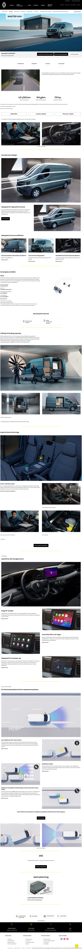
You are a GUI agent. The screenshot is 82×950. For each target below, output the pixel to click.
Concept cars (46, 942)
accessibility (46, 943)
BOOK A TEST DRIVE (77, 11)
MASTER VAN (5, 11)
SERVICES (48, 63)
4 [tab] (42, 146)
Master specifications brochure (49, 322)
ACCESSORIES (61, 63)
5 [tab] (43, 848)
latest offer (13, 114)
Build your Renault (11, 942)
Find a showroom (29, 939)
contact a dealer (41, 114)
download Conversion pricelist (45, 54)
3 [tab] (40, 848)
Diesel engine (29, 11)
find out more (5, 218)
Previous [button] (3, 134)
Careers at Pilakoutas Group (49, 940)
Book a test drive (75, 54)
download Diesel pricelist (61, 54)
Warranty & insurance (30, 942)
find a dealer (34, 916)
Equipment (23, 11)
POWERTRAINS (20, 63)
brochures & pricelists (12, 943)
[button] (41, 458)
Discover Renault (47, 939)
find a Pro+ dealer (68, 114)
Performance (17, 11)
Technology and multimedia (45, 11)
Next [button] (79, 134)
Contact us (10, 939)
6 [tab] (44, 848)
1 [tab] (37, 848)
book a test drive (50, 915)
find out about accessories (41, 545)
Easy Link (27, 943)
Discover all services (41, 866)
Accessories (36, 11)
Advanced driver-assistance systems (60, 11)
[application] (41, 458)
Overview (11, 11)
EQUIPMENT (34, 63)
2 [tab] (39, 146)
